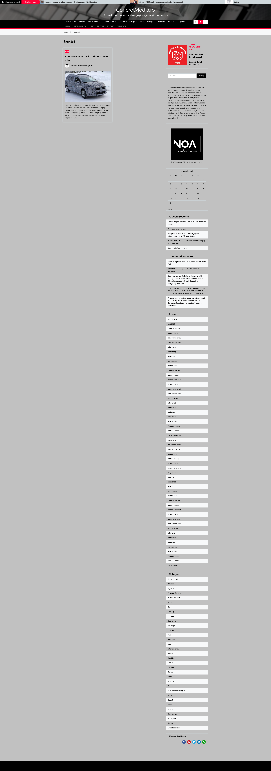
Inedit (91, 26)
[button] (196, 22)
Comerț (171, 612)
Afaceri (171, 584)
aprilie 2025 (172, 361)
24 (171, 198)
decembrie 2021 (174, 510)
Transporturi (173, 719)
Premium (68, 26)
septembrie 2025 (174, 343)
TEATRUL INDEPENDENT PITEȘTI (195, 46)
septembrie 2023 (175, 449)
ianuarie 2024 (173, 431)
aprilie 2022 (172, 491)
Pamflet (110, 26)
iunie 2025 (172, 352)
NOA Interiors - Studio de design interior (186, 162)
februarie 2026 (174, 329)
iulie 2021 (172, 533)
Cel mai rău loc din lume (163, 2)
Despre (82, 22)
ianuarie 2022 (173, 505)
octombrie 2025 (174, 338)
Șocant (171, 695)
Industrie (171, 640)
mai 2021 (171, 542)
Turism (170, 723)
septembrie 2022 (175, 468)
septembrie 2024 (175, 394)
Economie (172, 621)
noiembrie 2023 (174, 440)
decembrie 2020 (174, 565)
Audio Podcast (70, 22)
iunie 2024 (172, 408)
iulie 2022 (172, 477)
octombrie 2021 (174, 519)
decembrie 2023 (174, 435)
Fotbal (170, 635)
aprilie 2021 (172, 547)
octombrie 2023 (174, 445)
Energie (171, 630)
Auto (67, 51)
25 (176, 198)
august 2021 (173, 528)
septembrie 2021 (174, 524)
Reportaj (171, 22)
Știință (182, 22)
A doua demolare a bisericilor (180, 229)
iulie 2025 (172, 347)
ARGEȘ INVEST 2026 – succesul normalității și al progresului (81, 2)
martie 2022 (173, 496)
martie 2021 (172, 552)
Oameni (171, 667)
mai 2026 (171, 324)
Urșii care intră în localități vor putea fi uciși (185, 293)
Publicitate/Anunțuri (176, 691)
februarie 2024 (174, 426)
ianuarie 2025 (173, 375)
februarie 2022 (174, 500)
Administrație (173, 579)
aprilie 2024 (172, 417)
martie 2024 (173, 421)
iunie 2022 (172, 482)
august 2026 (173, 319)
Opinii (142, 22)
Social (170, 700)
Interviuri (160, 22)
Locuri (170, 663)
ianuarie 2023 (173, 459)
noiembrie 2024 (174, 384)
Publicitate (121, 26)
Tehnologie (172, 714)
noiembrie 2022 (174, 463)
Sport (170, 705)
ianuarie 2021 (173, 561)
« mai (170, 209)
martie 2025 (172, 366)
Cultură (171, 616)
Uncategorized (174, 728)
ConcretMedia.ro (135, 10)
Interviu (171, 654)
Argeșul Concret (109, 22)
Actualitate (93, 22)
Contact (100, 26)
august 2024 (173, 398)
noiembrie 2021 (174, 514)
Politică (171, 681)
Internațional (80, 26)
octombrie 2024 (174, 389)
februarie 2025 (174, 370)
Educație (171, 626)
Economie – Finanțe (127, 22)
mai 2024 (171, 412)
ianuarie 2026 (173, 333)
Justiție (150, 22)
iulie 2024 (172, 403)
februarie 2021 (174, 556)
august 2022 (173, 473)
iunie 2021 (172, 538)
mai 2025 (171, 356)
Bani (169, 607)
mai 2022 (171, 487)
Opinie (170, 672)
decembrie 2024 (174, 380)
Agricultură (172, 589)
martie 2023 (173, 454)
